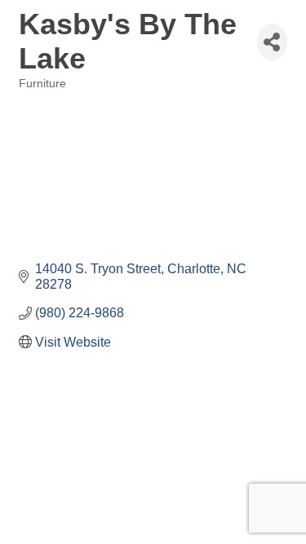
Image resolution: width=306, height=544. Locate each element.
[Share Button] (272, 42)
